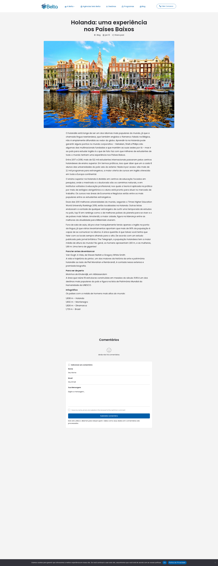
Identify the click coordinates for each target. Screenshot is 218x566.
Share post (119, 35)
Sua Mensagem (74, 387)
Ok (165, 562)
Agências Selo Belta (91, 6)
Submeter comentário (109, 416)
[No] (215, 562)
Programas (129, 6)
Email (70, 378)
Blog (143, 6)
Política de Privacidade (177, 562)
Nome (70, 369)
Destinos (112, 6)
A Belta (69, 6)
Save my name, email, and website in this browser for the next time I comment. (99, 410)
